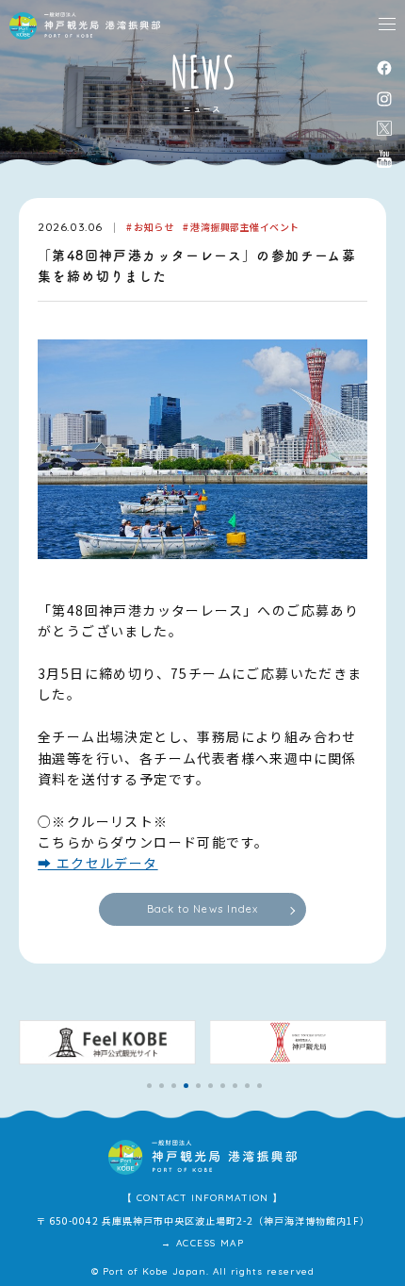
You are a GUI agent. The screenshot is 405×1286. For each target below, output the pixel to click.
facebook (384, 67)
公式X (384, 128)
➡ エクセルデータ (98, 862)
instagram (384, 98)
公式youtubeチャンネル (384, 158)
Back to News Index (203, 908)
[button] (149, 1085)
